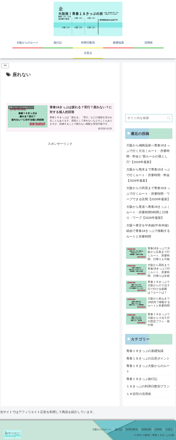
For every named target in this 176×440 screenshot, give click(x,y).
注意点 (169, 429)
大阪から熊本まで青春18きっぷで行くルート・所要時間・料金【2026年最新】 (148, 175)
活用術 (158, 429)
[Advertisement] (60, 89)
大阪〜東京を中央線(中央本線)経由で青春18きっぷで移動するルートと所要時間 (148, 231)
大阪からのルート (101, 429)
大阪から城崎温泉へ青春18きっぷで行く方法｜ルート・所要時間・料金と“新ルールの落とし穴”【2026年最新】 (148, 154)
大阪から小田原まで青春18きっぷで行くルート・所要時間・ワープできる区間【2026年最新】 (148, 193)
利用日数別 (132, 429)
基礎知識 (146, 429)
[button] (169, 118)
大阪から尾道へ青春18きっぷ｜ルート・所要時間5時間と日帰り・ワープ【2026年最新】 (148, 212)
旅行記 (118, 429)
